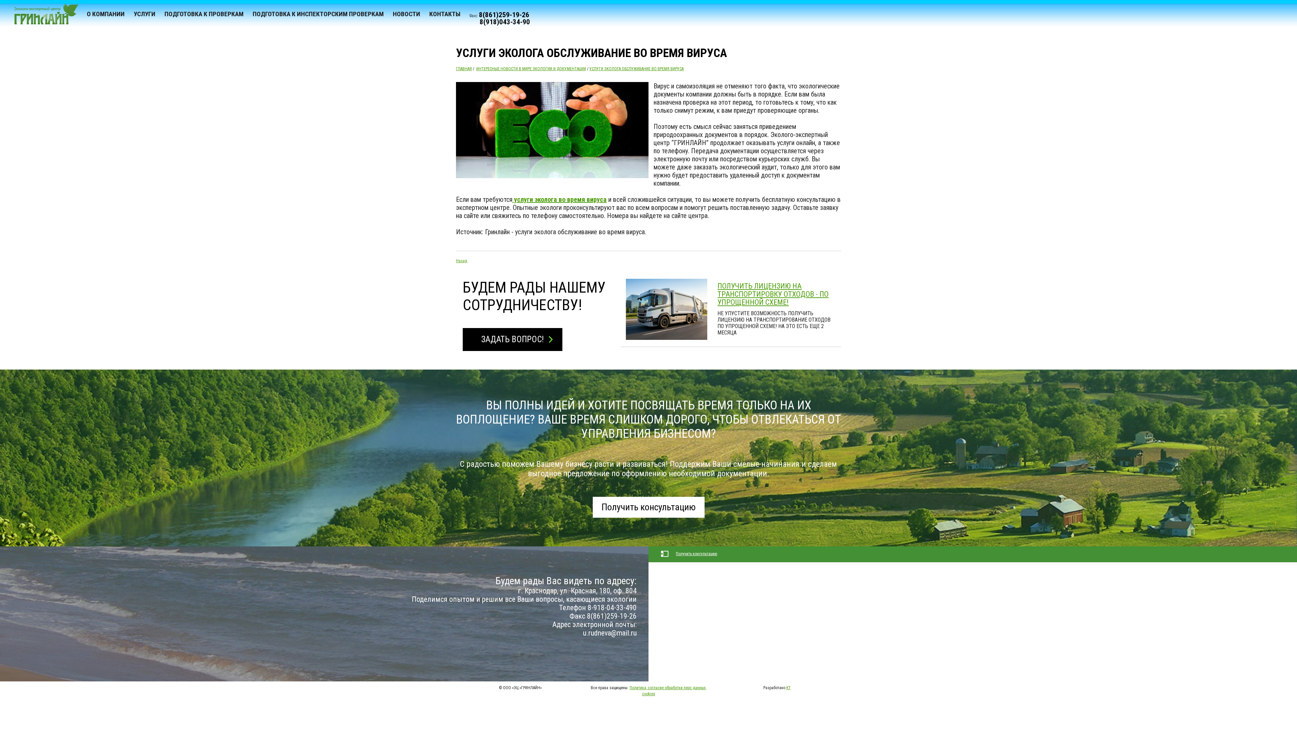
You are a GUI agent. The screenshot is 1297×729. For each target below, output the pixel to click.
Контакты (444, 14)
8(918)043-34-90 (505, 22)
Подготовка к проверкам (204, 14)
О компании (106, 14)
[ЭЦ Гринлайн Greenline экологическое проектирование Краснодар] (43, 17)
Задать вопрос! (512, 339)
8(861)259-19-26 (504, 15)
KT (788, 687)
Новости (406, 14)
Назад (461, 261)
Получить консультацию (649, 507)
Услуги (144, 14)
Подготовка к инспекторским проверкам (318, 14)
